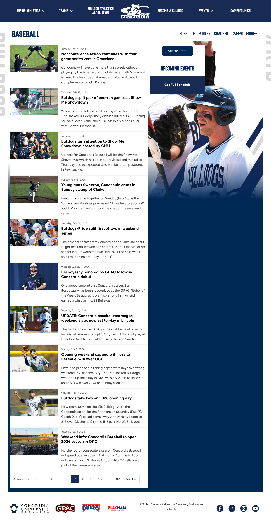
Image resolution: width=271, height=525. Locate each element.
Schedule (187, 33)
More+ (251, 33)
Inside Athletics (28, 10)
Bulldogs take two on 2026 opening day (96, 398)
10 (100, 479)
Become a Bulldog (170, 10)
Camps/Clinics (240, 10)
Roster (204, 33)
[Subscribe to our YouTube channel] (255, 508)
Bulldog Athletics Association (101, 10)
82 (118, 479)
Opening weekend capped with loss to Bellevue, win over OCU (95, 356)
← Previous (21, 479)
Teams (63, 10)
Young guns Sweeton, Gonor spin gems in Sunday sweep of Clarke (98, 187)
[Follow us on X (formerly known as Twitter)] (232, 508)
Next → (131, 479)
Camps (237, 33)
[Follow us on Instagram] (243, 508)
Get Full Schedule (177, 85)
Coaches (221, 33)
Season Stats (177, 51)
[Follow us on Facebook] (220, 508)
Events (204, 10)
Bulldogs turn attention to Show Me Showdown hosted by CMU (92, 143)
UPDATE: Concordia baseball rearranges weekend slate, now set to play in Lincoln (97, 318)
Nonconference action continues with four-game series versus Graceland (99, 56)
